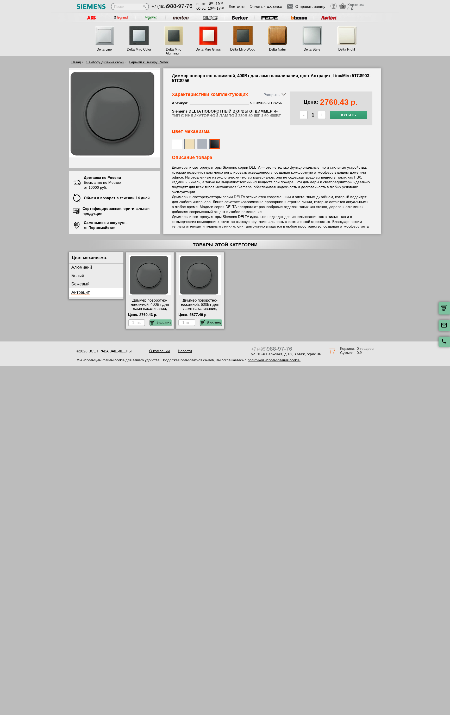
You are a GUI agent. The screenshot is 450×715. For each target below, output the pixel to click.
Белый (77, 275)
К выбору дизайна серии (105, 62)
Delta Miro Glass (208, 49)
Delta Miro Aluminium (174, 51)
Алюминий (81, 267)
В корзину (164, 322)
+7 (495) (172, 6)
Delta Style (312, 49)
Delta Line (104, 49)
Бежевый (80, 284)
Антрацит (80, 292)
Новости (185, 351)
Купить (348, 115)
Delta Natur (277, 49)
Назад (76, 62)
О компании (159, 351)
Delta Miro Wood (242, 49)
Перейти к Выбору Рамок (148, 62)
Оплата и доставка (266, 6)
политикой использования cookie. (274, 360)
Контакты (237, 6)
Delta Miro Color (139, 49)
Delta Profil (346, 49)
